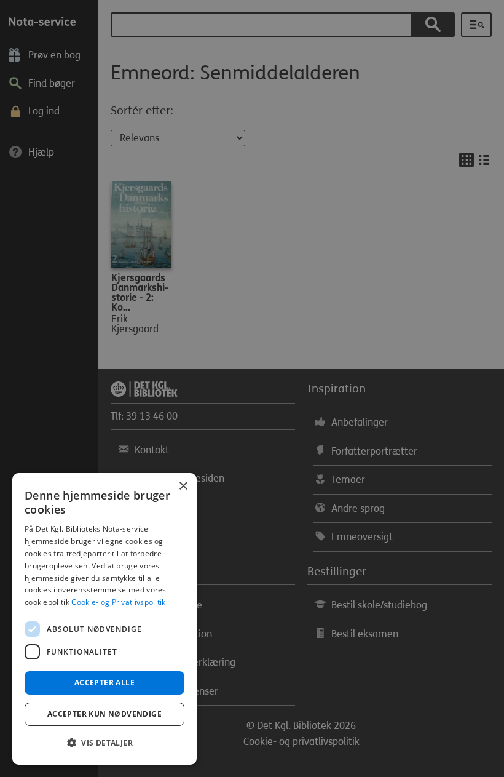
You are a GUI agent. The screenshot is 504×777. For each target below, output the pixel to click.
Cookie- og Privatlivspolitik (118, 602)
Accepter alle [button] (104, 682)
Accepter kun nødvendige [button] (104, 714)
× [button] (182, 486)
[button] (104, 743)
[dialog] (104, 619)
